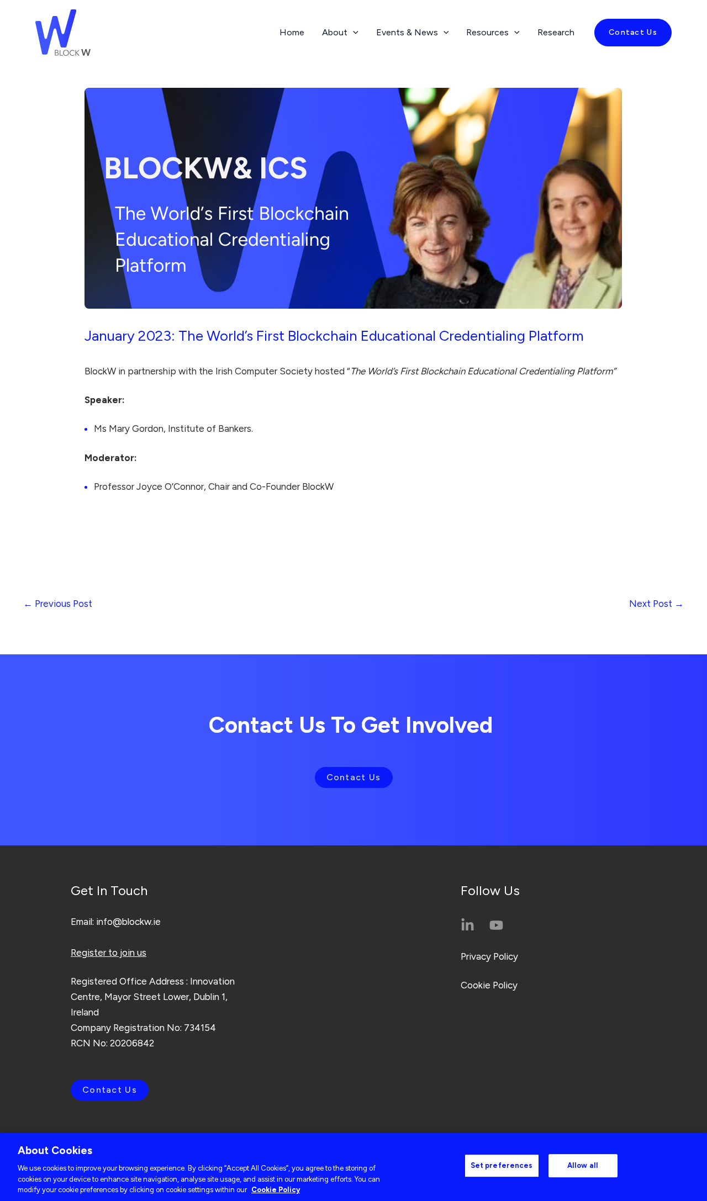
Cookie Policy (489, 985)
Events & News (407, 32)
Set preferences (502, 1165)
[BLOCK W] (63, 31)
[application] (352, 32)
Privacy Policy (489, 956)
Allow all (582, 1165)
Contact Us (353, 777)
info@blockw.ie (128, 921)
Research (555, 32)
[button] (633, 32)
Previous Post (57, 603)
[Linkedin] (467, 925)
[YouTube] (496, 925)
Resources (487, 32)
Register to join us (108, 952)
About (334, 32)
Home (291, 32)
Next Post (656, 603)
